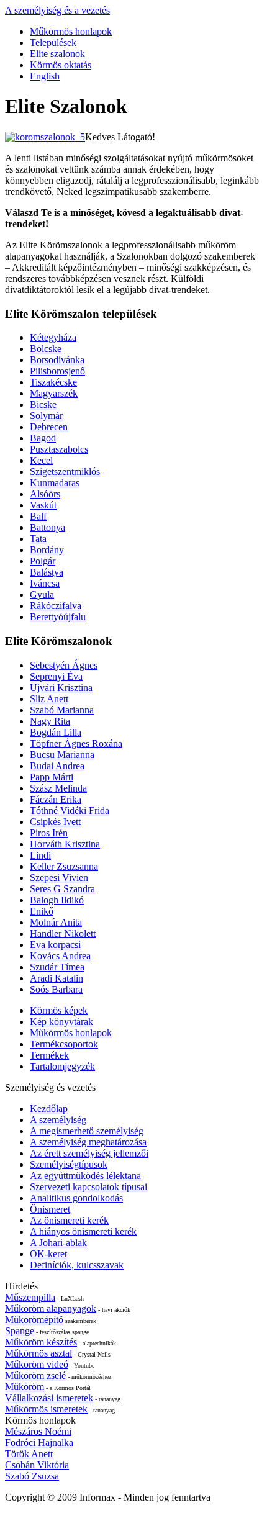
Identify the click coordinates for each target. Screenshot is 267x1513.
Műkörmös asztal (38, 1353)
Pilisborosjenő (57, 371)
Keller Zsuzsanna (64, 866)
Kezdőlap (49, 1108)
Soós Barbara (56, 989)
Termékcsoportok (64, 1044)
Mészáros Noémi (38, 1431)
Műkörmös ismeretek (46, 1409)
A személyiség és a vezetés (57, 10)
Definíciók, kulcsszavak (77, 1265)
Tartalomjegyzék (62, 1066)
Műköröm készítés (41, 1342)
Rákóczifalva (55, 605)
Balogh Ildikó (57, 900)
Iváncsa (45, 583)
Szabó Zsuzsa (32, 1476)
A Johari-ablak (58, 1242)
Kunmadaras (54, 482)
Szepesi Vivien (59, 877)
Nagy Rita (50, 721)
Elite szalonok (57, 53)
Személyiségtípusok (68, 1164)
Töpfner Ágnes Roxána (76, 743)
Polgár (42, 561)
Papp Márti (51, 777)
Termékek (49, 1055)
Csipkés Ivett (55, 821)
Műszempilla (30, 1297)
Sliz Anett (49, 698)
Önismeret (50, 1209)
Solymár (46, 415)
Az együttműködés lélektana (85, 1175)
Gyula (42, 594)
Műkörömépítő (34, 1319)
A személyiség (58, 1119)
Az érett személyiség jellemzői (89, 1153)
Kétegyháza (53, 337)
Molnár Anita (56, 922)
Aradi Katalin (56, 978)
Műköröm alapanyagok (50, 1308)
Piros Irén (49, 833)
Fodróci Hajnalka (39, 1442)
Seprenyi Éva (56, 676)
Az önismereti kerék (69, 1220)
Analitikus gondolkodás (76, 1198)
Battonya (47, 527)
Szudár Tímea (57, 967)
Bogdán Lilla (55, 732)
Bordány (47, 549)
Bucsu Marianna (62, 754)
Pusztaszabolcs (59, 449)
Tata (38, 538)
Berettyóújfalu (58, 617)
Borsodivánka (57, 360)
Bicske (43, 404)
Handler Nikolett (63, 933)
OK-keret (48, 1254)
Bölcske (45, 348)
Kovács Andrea (60, 956)
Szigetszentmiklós (65, 471)
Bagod (43, 438)
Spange (19, 1331)
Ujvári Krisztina (61, 687)
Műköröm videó (36, 1364)
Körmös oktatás (60, 65)
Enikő (41, 911)
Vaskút (43, 505)
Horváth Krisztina (65, 844)
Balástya (46, 572)
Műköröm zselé (35, 1375)
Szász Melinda (58, 788)
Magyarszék (54, 393)
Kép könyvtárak (61, 1021)
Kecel (41, 460)
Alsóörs (45, 494)
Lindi (40, 855)
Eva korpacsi (55, 944)
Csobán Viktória (37, 1465)
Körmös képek (59, 1010)
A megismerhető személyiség (86, 1131)
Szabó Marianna (62, 710)
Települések (53, 42)
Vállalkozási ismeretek (49, 1398)
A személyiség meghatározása (88, 1142)
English (45, 76)
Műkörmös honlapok (71, 31)
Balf (38, 516)
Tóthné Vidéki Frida (69, 810)
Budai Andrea (57, 766)
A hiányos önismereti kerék (83, 1231)
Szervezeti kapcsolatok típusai (88, 1186)
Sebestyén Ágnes (63, 665)
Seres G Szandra (62, 888)
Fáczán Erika (55, 799)
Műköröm (24, 1386)
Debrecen (49, 427)
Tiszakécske (53, 382)
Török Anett (29, 1453)
